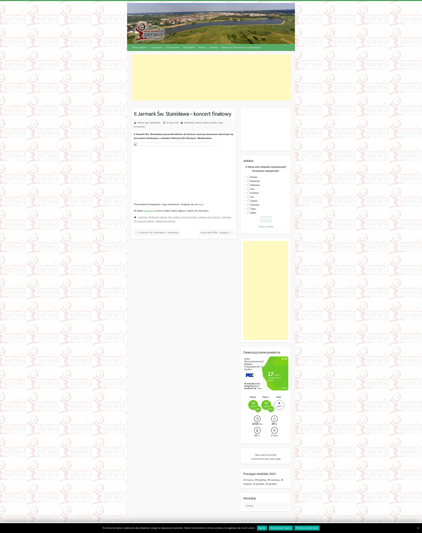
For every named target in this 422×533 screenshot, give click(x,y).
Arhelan (253, 177)
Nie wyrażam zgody (280, 528)
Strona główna (139, 47)
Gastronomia (173, 47)
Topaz (253, 209)
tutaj (201, 204)
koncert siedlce (189, 217)
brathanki (143, 217)
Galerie (198, 123)
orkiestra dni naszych (209, 217)
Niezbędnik (189, 47)
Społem (253, 201)
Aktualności (189, 123)
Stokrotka (254, 205)
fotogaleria (149, 210)
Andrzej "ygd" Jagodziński (148, 123)
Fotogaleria (157, 47)
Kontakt (214, 47)
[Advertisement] (211, 77)
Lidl (252, 197)
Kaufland (254, 193)
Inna (252, 189)
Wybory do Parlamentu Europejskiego (241, 47)
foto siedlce (174, 217)
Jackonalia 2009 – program (216, 232)
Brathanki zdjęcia (158, 217)
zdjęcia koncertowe (165, 221)
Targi (220, 123)
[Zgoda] (418, 528)
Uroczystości (139, 127)
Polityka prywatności (307, 528)
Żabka (253, 213)
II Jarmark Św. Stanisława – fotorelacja (157, 232)
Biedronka (255, 181)
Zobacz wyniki (265, 226)
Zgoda (262, 528)
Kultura (206, 123)
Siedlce (202, 47)
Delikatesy (255, 185)
